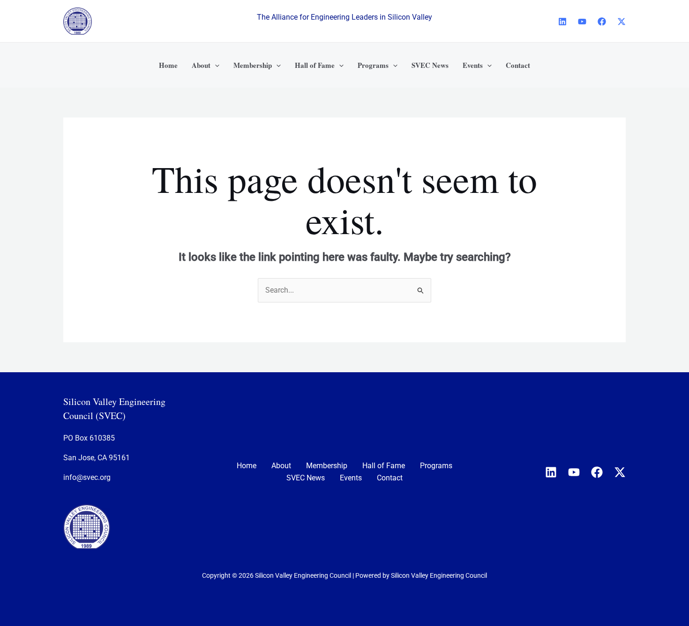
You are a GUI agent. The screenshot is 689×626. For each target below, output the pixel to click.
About (281, 465)
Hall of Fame (383, 465)
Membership (326, 465)
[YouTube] (582, 21)
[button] (214, 65)
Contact (390, 477)
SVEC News (305, 477)
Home (246, 465)
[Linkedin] (562, 21)
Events (351, 477)
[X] (621, 21)
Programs (436, 465)
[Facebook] (602, 21)
